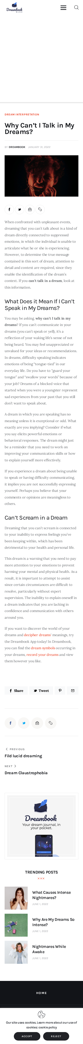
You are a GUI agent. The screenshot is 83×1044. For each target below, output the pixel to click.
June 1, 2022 (40, 904)
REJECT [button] (56, 1036)
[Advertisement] (41, 58)
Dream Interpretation (22, 114)
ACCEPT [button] (27, 1036)
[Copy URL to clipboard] (40, 209)
